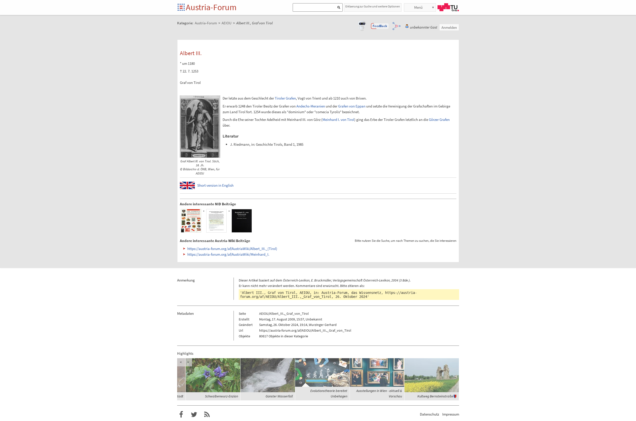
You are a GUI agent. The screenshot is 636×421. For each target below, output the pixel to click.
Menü (418, 7)
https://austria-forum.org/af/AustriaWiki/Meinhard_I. (228, 254)
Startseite (181, 7)
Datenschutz (429, 414)
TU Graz (448, 7)
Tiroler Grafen (285, 98)
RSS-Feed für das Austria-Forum (207, 415)
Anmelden (449, 27)
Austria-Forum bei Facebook (181, 415)
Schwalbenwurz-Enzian (221, 396)
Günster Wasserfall (279, 396)
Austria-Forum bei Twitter (194, 415)
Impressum (450, 414)
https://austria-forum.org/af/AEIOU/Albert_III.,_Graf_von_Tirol (328, 295)
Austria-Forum (211, 7)
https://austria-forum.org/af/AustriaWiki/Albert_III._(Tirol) (232, 248)
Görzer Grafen (439, 119)
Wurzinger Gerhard (323, 324)
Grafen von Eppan (351, 106)
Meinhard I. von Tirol (338, 119)
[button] (380, 26)
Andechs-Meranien (310, 106)
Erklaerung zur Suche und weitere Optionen (372, 6)
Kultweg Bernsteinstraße (435, 396)
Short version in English (215, 185)
